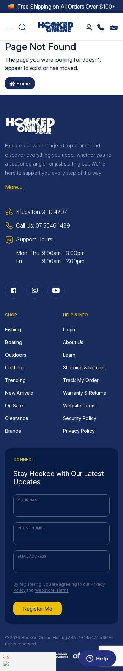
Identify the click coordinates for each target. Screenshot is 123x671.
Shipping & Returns (84, 367)
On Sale (14, 405)
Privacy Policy (79, 431)
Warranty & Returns (84, 393)
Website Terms (80, 405)
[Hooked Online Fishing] (55, 26)
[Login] (89, 27)
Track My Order (81, 380)
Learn (69, 355)
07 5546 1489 (53, 225)
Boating (13, 342)
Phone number (32, 528)
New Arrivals (19, 393)
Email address (32, 556)
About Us (73, 342)
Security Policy (79, 418)
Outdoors (15, 355)
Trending (15, 380)
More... (13, 187)
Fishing (13, 329)
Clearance (16, 418)
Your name (29, 500)
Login (69, 329)
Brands (13, 431)
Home (22, 83)
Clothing (14, 367)
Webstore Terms (52, 590)
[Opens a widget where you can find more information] (97, 659)
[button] (9, 26)
